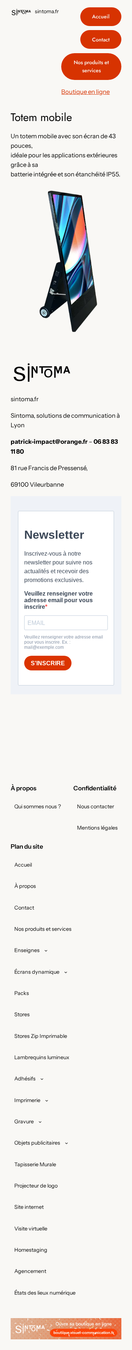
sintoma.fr (47, 11)
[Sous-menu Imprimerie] (46, 1100)
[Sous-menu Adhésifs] (42, 1078)
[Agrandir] (111, 195)
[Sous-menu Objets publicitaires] (66, 1143)
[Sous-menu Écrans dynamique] (65, 972)
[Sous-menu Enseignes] (46, 950)
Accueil (101, 16)
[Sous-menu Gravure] (40, 1121)
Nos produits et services (91, 66)
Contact (101, 39)
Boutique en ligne (85, 91)
